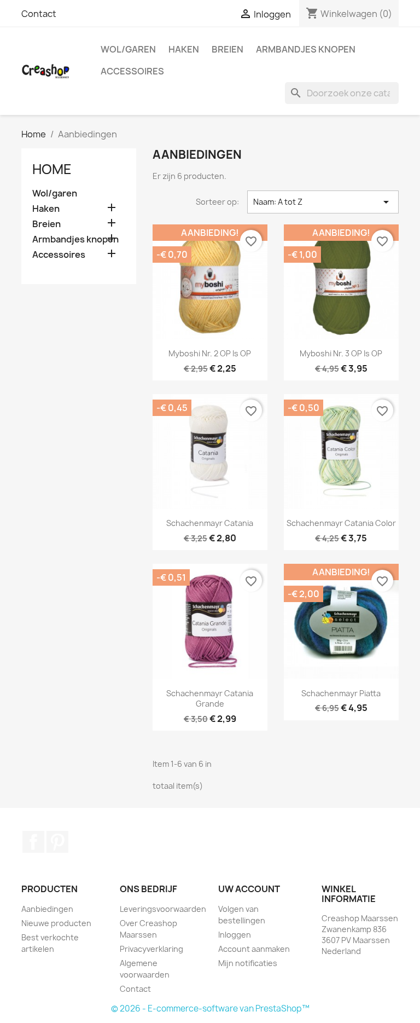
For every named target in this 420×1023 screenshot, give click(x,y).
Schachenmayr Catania (209, 523)
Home (52, 169)
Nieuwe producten (56, 923)
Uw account (249, 889)
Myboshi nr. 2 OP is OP (209, 353)
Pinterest (57, 842)
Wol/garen (128, 49)
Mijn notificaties (247, 963)
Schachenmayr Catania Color (341, 523)
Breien (227, 49)
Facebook (33, 842)
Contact (38, 14)
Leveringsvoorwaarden (163, 909)
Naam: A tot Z (323, 202)
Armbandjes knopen (305, 49)
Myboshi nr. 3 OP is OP (341, 353)
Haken (183, 49)
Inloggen (234, 934)
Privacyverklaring (151, 949)
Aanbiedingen (47, 909)
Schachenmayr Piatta (341, 693)
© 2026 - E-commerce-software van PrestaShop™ (210, 1008)
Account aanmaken (254, 949)
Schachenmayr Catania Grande (209, 698)
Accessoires (132, 71)
